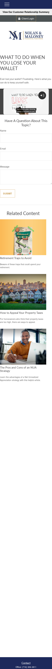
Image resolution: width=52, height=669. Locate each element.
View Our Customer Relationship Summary (26, 12)
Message (4, 166)
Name (3, 130)
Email (3, 148)
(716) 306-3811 (29, 666)
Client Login (28, 18)
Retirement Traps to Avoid (15, 258)
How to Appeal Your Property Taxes (21, 313)
